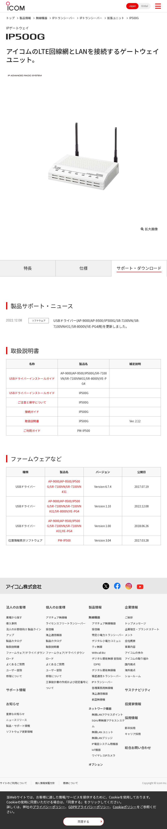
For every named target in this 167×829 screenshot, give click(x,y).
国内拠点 (130, 664)
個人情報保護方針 (45, 783)
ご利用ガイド (32, 431)
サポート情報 (16, 689)
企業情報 (131, 607)
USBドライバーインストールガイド (32, 378)
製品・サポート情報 (18, 726)
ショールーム (133, 676)
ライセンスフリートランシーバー (66, 623)
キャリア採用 (133, 734)
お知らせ (12, 703)
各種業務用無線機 (102, 688)
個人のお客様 (55, 607)
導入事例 (11, 623)
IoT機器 (96, 750)
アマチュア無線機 (56, 617)
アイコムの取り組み (136, 658)
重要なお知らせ (15, 714)
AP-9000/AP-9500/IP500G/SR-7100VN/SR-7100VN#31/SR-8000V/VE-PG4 (64, 506)
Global (144, 6)
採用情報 (131, 717)
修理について (14, 676)
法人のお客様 (16, 607)
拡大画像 (151, 228)
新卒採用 (130, 728)
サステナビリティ (138, 689)
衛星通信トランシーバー (106, 676)
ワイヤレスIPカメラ (103, 755)
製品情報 (25, 18)
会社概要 (130, 641)
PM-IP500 (64, 540)
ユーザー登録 (14, 670)
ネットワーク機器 (100, 708)
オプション (96, 764)
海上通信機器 (54, 635)
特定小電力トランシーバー (108, 635)
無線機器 (41, 18)
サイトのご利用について (13, 783)
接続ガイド (32, 412)
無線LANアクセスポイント (107, 714)
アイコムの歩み (134, 653)
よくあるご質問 (15, 664)
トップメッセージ (135, 623)
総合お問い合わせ (138, 747)
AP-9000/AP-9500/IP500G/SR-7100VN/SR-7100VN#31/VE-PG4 (64, 526)
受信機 (50, 629)
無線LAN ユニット (102, 732)
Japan (132, 6)
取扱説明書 (32, 421)
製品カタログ (14, 641)
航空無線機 (98, 699)
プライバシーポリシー (49, 806)
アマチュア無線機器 (104, 623)
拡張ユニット (115, 18)
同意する (83, 821)
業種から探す (14, 617)
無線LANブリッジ (102, 738)
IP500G (134, 18)
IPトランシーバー (63, 18)
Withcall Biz (98, 653)
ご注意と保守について (32, 402)
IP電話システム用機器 (105, 744)
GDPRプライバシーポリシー (89, 806)
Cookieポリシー (125, 806)
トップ (10, 18)
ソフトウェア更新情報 (19, 732)
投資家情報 (133, 703)
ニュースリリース (16, 720)
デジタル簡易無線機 (104, 670)
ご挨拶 (129, 617)
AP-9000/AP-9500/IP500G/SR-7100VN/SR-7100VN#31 (64, 486)
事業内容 (130, 647)
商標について (70, 783)
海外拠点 (130, 670)
